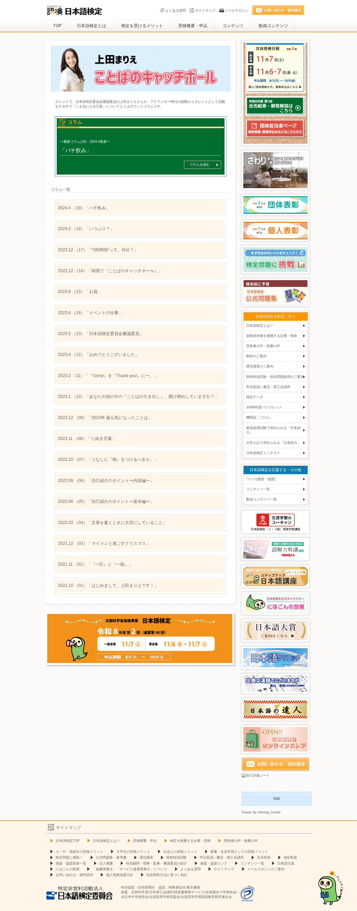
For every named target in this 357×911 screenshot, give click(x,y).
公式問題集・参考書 (111, 857)
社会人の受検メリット (180, 852)
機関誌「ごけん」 (259, 417)
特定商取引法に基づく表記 (166, 875)
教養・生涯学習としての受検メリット (239, 852)
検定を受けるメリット (142, 25)
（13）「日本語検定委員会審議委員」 (100, 333)
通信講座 (146, 857)
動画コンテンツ (273, 25)
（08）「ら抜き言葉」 (87, 438)
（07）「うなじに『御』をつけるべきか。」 (108, 459)
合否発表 (263, 857)
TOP (57, 25)
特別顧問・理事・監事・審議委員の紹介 (156, 863)
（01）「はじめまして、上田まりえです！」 (108, 585)
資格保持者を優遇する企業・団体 (271, 336)
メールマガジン (236, 11)
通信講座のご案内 (259, 366)
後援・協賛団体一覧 (71, 863)
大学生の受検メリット (133, 852)
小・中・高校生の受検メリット (79, 852)
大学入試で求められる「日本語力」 (273, 443)
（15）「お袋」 (80, 291)
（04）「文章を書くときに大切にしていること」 (112, 522)
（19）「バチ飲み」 (84, 208)
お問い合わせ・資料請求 (74, 875)
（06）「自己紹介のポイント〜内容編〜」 (106, 480)
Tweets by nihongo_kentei (260, 812)
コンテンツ (233, 25)
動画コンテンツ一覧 (261, 499)
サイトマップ (205, 11)
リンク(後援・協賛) (260, 479)
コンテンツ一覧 (258, 489)
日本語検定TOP (68, 841)
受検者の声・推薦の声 (263, 346)
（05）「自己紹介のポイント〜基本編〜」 (106, 501)
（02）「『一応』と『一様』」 (95, 564)
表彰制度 (290, 857)
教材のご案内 (256, 356)
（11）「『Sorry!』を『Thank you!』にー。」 (108, 375)
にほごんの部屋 (67, 869)
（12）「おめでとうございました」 (98, 354)
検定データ (254, 397)
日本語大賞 (285, 863)
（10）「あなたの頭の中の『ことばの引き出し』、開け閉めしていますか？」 (138, 396)
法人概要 (106, 863)
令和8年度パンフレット (264, 407)
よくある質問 (175, 11)
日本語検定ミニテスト (263, 453)
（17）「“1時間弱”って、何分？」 (98, 250)
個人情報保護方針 (119, 875)
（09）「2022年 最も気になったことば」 (105, 417)
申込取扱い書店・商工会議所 (268, 387)
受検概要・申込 (193, 25)
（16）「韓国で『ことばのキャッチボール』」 (110, 271)
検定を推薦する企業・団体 (190, 841)
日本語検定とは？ (259, 326)
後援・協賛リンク (213, 863)
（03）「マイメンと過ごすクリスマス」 (104, 543)
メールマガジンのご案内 (266, 869)
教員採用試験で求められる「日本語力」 (273, 430)
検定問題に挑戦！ (69, 857)
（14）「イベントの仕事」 (90, 313)
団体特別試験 (176, 857)
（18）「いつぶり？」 (86, 229)
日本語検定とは (91, 25)
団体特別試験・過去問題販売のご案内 (275, 377)
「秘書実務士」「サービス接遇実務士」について (130, 869)
